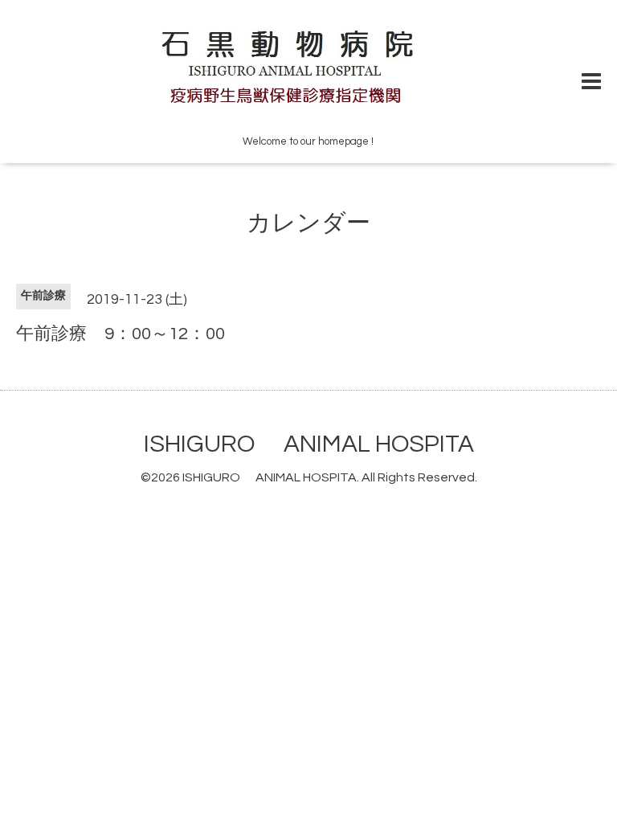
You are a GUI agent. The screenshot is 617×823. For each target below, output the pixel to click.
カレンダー (308, 223)
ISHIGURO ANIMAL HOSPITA (309, 444)
